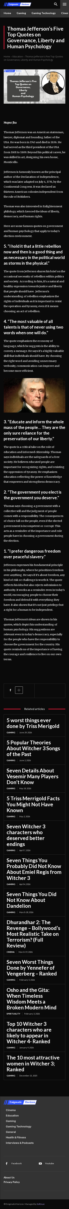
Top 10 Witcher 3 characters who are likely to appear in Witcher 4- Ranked (29, 1033)
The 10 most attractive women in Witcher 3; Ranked (33, 1063)
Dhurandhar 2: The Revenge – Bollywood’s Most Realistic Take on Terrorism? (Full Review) (33, 934)
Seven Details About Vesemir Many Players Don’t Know (32, 776)
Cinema (11, 952)
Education (18, 56)
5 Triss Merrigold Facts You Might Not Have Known (33, 804)
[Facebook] (10, 690)
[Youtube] (40, 1164)
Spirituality (13, 1013)
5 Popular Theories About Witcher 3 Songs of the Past (33, 748)
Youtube (49, 1163)
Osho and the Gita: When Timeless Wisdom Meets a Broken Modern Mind (31, 999)
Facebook (16, 1163)
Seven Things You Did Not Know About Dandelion (31, 900)
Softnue (41, 1204)
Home (7, 56)
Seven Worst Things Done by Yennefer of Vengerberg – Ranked (32, 968)
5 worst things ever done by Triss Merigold (33, 723)
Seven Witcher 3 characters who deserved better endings (26, 835)
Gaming (11, 732)
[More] (19, 690)
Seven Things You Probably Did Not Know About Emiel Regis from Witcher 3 (34, 869)
